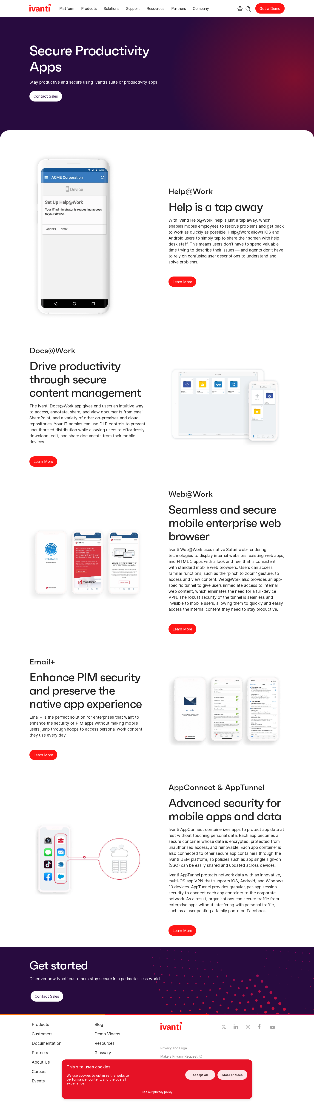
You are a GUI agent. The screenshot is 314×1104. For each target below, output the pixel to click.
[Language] (239, 8)
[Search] (248, 8)
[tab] (67, 9)
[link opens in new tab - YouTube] (272, 1027)
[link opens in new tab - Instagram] (248, 1027)
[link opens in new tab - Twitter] (223, 1027)
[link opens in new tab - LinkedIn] (236, 1027)
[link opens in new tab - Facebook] (259, 1027)
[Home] (40, 8)
